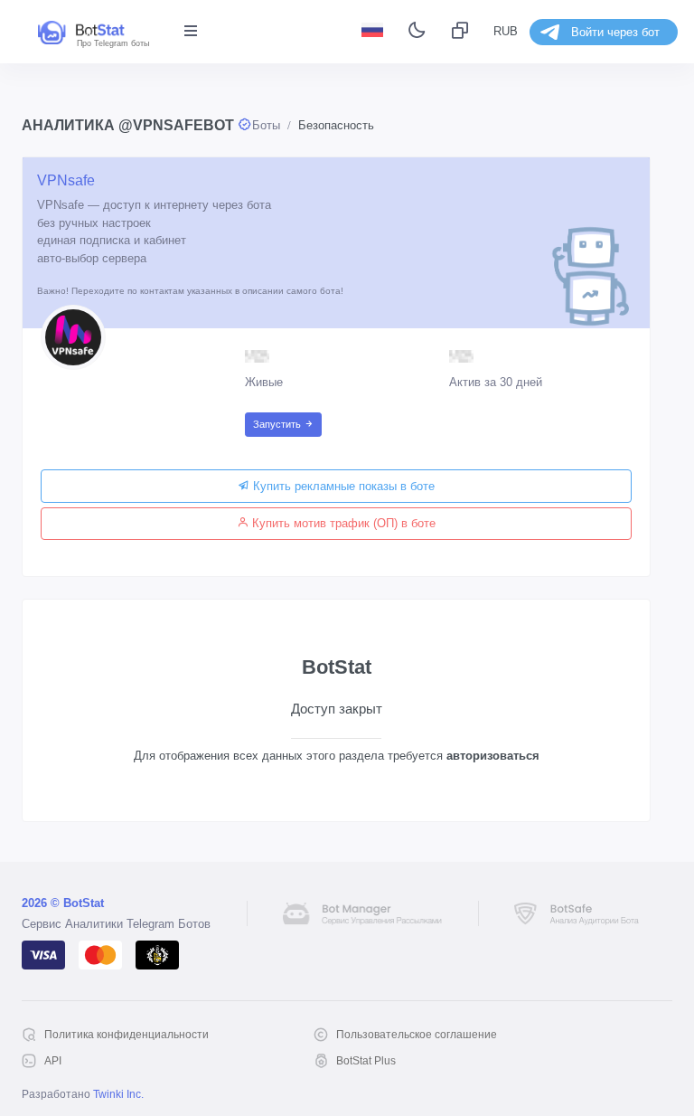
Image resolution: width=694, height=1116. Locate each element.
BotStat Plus (366, 1061)
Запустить (278, 424)
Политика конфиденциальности (126, 1034)
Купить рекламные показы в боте (342, 486)
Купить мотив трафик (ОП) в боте (342, 523)
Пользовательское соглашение (416, 1034)
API (52, 1061)
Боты (266, 125)
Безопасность (336, 125)
